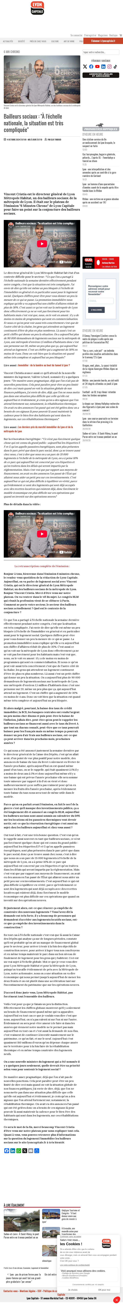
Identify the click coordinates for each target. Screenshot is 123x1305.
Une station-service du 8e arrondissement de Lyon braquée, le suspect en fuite (98, 143)
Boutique (113, 35)
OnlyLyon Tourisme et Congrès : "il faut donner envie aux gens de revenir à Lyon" (61, 1216)
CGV (39, 1291)
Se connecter (76, 35)
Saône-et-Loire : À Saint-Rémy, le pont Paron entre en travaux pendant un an (21, 1235)
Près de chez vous (38, 41)
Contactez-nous (10, 1291)
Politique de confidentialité (55, 1291)
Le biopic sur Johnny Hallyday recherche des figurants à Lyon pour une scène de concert (100, 407)
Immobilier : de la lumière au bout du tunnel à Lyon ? (44, 365)
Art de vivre (69, 41)
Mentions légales (27, 1291)
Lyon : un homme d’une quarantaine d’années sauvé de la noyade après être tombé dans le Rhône (100, 187)
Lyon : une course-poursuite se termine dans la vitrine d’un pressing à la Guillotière (100, 422)
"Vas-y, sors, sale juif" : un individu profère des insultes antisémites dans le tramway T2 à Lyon (100, 354)
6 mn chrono (17, 1267)
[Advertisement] (42, 166)
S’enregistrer (90, 35)
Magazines (103, 35)
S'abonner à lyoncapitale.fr (103, 41)
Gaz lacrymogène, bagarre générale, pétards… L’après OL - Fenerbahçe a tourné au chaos (98, 158)
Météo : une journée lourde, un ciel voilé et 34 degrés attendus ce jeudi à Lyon (100, 382)
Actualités (8, 41)
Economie (26, 1267)
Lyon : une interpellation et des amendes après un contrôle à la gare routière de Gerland (99, 172)
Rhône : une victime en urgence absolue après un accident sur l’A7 (100, 200)
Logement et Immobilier (40, 1267)
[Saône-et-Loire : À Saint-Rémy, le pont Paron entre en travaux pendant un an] (22, 1230)
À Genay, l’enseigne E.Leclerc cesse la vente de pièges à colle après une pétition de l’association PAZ (99, 339)
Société (21, 41)
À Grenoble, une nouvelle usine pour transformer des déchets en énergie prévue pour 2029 (70, 1234)
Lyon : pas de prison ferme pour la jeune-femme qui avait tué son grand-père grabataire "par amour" (23, 1278)
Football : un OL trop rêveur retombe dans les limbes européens (99, 393)
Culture (55, 41)
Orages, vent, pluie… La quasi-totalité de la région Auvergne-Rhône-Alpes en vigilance (100, 369)
